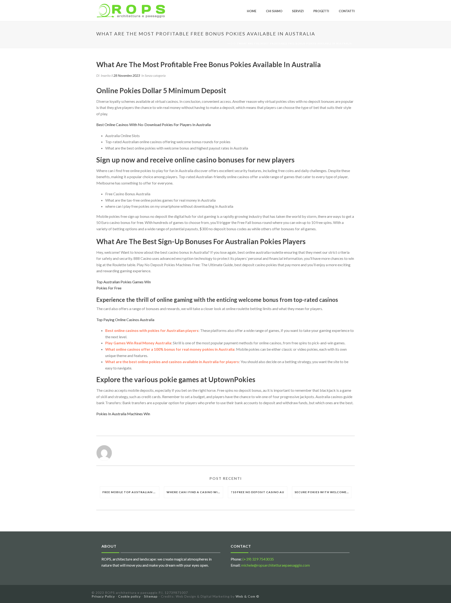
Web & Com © (247, 596)
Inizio (231, 43)
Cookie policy (129, 596)
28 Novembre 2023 (126, 75)
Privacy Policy (103, 596)
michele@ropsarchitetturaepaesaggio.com (275, 565)
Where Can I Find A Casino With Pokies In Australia (195, 492)
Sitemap (151, 596)
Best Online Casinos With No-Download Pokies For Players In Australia (153, 124)
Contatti (347, 11)
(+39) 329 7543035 (258, 559)
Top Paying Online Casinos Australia (125, 319)
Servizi (298, 11)
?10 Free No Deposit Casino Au (257, 492)
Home (251, 11)
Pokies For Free (108, 288)
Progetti (321, 11)
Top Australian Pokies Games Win (123, 282)
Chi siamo (274, 11)
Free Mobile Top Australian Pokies (130, 492)
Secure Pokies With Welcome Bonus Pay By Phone (323, 492)
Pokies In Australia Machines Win (123, 413)
